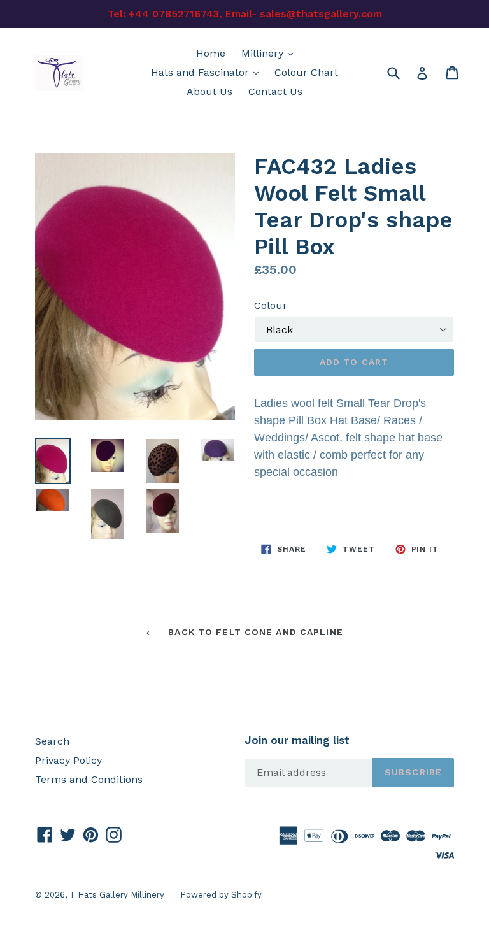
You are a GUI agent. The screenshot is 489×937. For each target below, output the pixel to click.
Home (210, 53)
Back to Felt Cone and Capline (254, 632)
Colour (270, 305)
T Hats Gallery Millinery (116, 894)
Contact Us (275, 91)
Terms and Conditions (89, 779)
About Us (209, 91)
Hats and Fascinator (208, 72)
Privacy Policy (68, 760)
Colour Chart (306, 72)
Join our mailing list (297, 740)
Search (52, 741)
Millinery (270, 52)
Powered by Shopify (221, 894)
